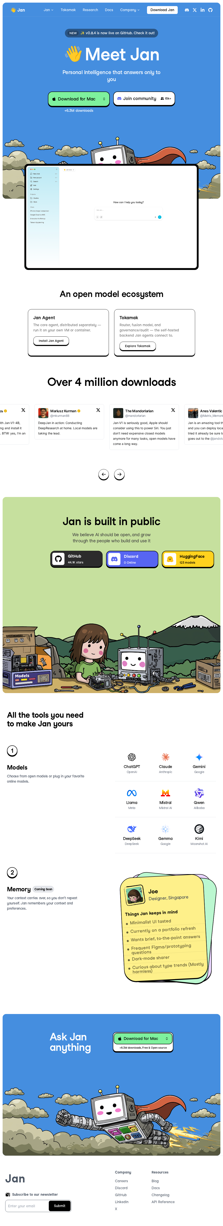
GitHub (121, 1195)
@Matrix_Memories (200, 415)
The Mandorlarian (127, 411)
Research (90, 10)
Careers (121, 1181)
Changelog (160, 1195)
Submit (59, 1206)
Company (128, 10)
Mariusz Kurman (51, 411)
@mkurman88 (47, 415)
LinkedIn (121, 1202)
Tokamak (68, 10)
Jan (47, 10)
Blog (155, 1181)
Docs (109, 10)
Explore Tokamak (137, 346)
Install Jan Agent (51, 341)
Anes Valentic (199, 411)
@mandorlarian (123, 415)
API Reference (163, 1202)
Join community (147, 98)
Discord (121, 1188)
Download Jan (162, 10)
